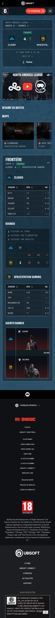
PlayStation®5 (27, 459)
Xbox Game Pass (27, 444)
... (37, 23)
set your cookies (21, 614)
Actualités (27, 578)
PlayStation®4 (27, 463)
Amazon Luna (27, 473)
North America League (16, 23)
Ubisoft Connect (27, 568)
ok (45, 612)
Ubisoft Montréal (27, 432)
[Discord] (27, 394)
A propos (27, 573)
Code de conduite (27, 490)
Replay (29, 62)
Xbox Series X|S (27, 449)
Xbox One (28, 454)
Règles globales (27, 485)
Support (27, 583)
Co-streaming (34, 11)
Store (27, 563)
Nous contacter (27, 592)
